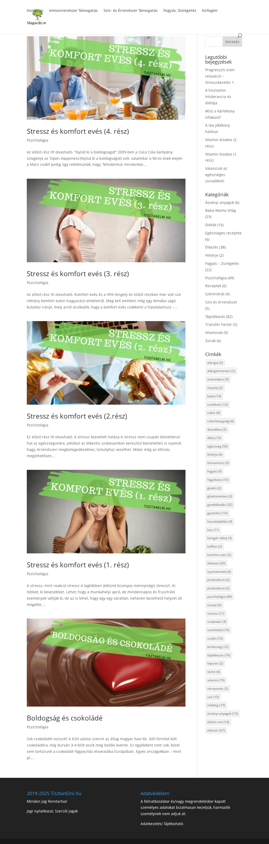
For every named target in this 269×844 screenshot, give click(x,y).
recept (214, 605)
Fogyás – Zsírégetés (222, 263)
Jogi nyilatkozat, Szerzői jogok (52, 811)
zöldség (216, 705)
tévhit (213, 672)
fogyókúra (218, 479)
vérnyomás (217, 688)
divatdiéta (216, 429)
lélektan (216, 563)
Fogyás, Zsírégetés (179, 11)
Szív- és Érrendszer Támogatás (131, 11)
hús (213, 530)
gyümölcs (217, 513)
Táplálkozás (215, 316)
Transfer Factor (218, 324)
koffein (214, 546)
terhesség (218, 647)
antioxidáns (218, 379)
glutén (214, 488)
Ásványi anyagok (219, 202)
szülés (215, 638)
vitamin (216, 680)
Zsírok (210, 340)
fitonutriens (218, 463)
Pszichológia (37, 140)
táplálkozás (218, 655)
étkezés (216, 730)
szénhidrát (218, 630)
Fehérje (211, 255)
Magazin (34, 23)
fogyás (214, 471)
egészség (217, 446)
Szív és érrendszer (221, 302)
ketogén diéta (219, 538)
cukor (213, 412)
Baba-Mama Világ (220, 210)
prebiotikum (218, 580)
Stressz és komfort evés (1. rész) (78, 564)
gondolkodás (219, 504)
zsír (213, 697)
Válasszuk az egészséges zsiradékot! (216, 174)
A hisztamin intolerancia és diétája (218, 96)
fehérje (215, 454)
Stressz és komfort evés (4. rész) (78, 131)
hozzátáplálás (219, 521)
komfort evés (219, 555)
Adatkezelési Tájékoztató (162, 823)
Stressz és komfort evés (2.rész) (77, 416)
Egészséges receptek (223, 232)
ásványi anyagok (222, 713)
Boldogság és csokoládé (65, 718)
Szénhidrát (214, 293)
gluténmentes (219, 496)
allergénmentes (221, 371)
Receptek (213, 285)
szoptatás (216, 621)
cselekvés (217, 404)
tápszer (215, 663)
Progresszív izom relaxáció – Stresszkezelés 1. (220, 76)
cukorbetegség (220, 421)
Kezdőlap (35, 11)
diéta (214, 438)
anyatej (215, 387)
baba (214, 396)
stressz (215, 613)
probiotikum (218, 588)
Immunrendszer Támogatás (73, 11)
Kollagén (210, 11)
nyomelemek (219, 571)
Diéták (210, 224)
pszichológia (219, 596)
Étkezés (211, 247)
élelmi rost (218, 722)
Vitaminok (214, 332)
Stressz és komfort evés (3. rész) (78, 273)
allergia (215, 363)
